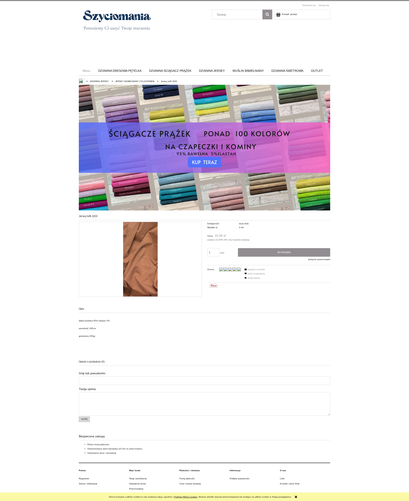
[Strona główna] (115, 22)
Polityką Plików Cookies (185, 497)
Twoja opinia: (87, 389)
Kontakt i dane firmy (290, 483)
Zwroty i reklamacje (88, 483)
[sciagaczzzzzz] (204, 147)
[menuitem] (86, 70)
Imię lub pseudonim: (92, 373)
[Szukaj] (267, 14)
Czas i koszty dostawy (190, 483)
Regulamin (84, 478)
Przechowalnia (136, 489)
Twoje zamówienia (138, 478)
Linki (282, 478)
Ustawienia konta (137, 483)
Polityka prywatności (239, 478)
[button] (254, 269)
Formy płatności (187, 478)
